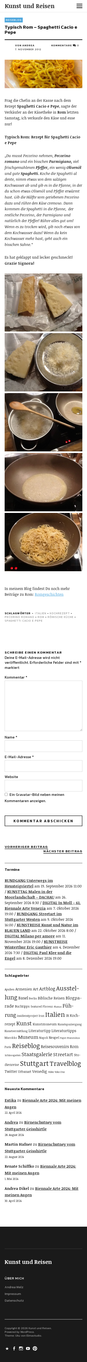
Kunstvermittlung (16, 1031)
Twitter (11, 1071)
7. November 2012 (28, 49)
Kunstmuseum (45, 1024)
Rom (41, 617)
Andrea (11, 1122)
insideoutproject (27, 1016)
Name (11, 737)
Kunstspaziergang (70, 1024)
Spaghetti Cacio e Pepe (24, 621)
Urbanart (24, 1071)
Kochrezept (60, 613)
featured (36, 1006)
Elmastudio (33, 1336)
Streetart (63, 1054)
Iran (41, 1016)
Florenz (48, 1006)
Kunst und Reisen (30, 6)
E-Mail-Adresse (19, 757)
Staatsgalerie (37, 1054)
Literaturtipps (64, 1030)
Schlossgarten (13, 1055)
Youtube (28, 1348)
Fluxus (58, 1006)
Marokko (11, 1038)
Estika (10, 1100)
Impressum (13, 1293)
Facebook (14, 1348)
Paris (8, 1047)
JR (67, 1015)
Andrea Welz (14, 1287)
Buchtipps (22, 1006)
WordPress (27, 1332)
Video (51, 1071)
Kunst (24, 1023)
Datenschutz (14, 1300)
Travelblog (65, 1063)
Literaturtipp (40, 1030)
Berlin (33, 998)
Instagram (21, 1348)
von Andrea (25, 45)
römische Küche (61, 617)
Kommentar (16, 677)
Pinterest (35, 1348)
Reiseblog (14, 20)
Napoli (43, 1038)
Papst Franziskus (70, 1037)
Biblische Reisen (51, 998)
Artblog (47, 988)
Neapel (54, 1037)
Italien (40, 613)
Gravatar (23, 794)
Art (35, 989)
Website (11, 776)
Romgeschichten (49, 594)
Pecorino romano (19, 617)
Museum (28, 1037)
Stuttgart (34, 1063)
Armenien (23, 989)
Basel (23, 998)
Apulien (9, 989)
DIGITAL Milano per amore (30, 936)
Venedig (39, 1071)
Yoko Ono (60, 1071)
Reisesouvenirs (55, 1046)
